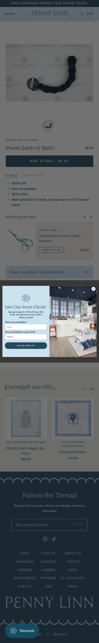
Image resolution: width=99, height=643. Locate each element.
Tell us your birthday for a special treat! (20, 332)
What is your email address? (15, 322)
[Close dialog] (93, 289)
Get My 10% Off (26, 345)
